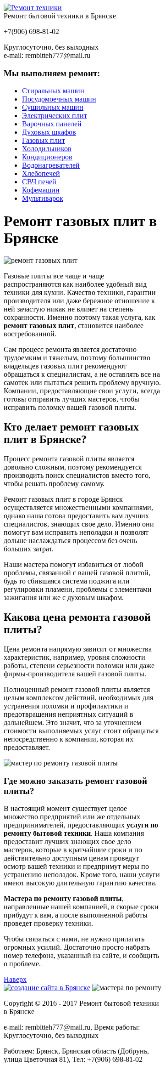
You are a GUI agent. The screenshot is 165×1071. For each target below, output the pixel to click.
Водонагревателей (51, 165)
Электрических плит (54, 115)
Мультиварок (42, 198)
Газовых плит (43, 140)
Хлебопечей (41, 173)
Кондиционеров (47, 157)
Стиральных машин (53, 91)
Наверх (15, 979)
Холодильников (47, 149)
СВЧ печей (39, 182)
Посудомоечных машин (59, 99)
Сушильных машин (52, 107)
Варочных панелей (52, 124)
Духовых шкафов (49, 132)
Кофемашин (41, 190)
